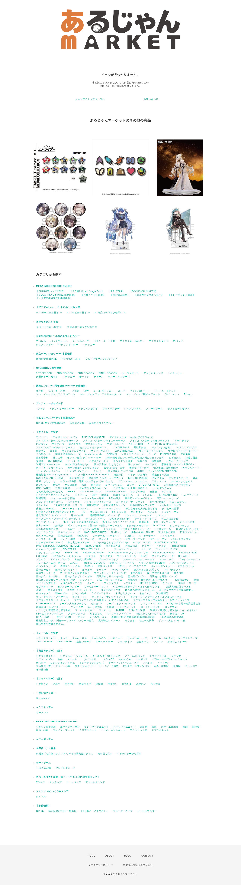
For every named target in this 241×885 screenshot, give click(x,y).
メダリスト (129, 583)
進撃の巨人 (114, 498)
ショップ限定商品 (46, 727)
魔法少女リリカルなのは (110, 576)
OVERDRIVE (55, 461)
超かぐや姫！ (78, 515)
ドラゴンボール (162, 529)
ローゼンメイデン (150, 607)
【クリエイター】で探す (49, 678)
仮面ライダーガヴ (139, 468)
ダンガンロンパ (98, 512)
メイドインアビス (46, 583)
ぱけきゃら (143, 641)
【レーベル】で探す (47, 633)
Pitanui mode (178, 546)
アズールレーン (115, 444)
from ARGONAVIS (94, 563)
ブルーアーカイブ (108, 559)
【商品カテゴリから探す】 (149, 294)
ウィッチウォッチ (100, 451)
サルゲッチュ (138, 491)
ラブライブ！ (79, 596)
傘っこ (64, 638)
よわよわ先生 (79, 593)
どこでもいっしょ (71, 359)
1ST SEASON (44, 373)
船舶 (185, 727)
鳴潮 (196, 580)
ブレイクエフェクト (64, 730)
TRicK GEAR (64, 641)
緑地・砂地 (42, 730)
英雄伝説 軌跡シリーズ (68, 454)
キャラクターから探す (129, 753)
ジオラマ (176, 656)
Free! (144, 556)
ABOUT (109, 855)
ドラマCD (108, 659)
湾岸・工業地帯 (169, 727)
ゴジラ (130, 484)
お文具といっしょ (99, 461)
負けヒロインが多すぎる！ (75, 573)
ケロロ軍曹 (71, 484)
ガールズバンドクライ (48, 471)
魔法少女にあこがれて (48, 576)
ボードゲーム (43, 762)
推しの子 (58, 457)
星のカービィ (43, 569)
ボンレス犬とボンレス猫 (172, 620)
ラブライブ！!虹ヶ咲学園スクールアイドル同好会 (101, 600)
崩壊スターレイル (70, 566)
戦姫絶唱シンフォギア (142, 505)
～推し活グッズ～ (46, 693)
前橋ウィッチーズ (46, 573)
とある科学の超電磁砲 (171, 617)
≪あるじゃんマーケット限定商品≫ (55, 417)
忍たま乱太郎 (65, 535)
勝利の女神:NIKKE (46, 359)
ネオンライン (124, 641)
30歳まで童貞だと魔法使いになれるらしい (173, 610)
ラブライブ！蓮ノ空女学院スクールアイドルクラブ (161, 600)
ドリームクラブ (44, 532)
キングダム (158, 478)
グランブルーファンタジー (132, 481)
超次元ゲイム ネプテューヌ (51, 515)
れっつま (155, 684)
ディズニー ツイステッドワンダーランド (58, 518)
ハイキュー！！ (168, 535)
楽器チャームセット (47, 376)
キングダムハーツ (178, 478)
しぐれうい (42, 684)
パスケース (100, 341)
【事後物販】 (43, 805)
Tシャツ (188, 394)
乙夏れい (141, 684)
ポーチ (122, 391)
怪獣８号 (142, 461)
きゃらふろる (98, 638)
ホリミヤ (101, 569)
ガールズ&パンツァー (77, 471)
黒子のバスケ (177, 613)
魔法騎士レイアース (109, 620)
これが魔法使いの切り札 (49, 491)
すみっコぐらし (178, 501)
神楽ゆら (112, 684)
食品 (60, 659)
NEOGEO (82, 535)
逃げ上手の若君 (166, 532)
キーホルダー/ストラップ (106, 656)
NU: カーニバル (45, 535)
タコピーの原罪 (170, 508)
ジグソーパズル (44, 659)
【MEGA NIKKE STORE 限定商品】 (56, 294)
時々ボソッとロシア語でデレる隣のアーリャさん (95, 525)
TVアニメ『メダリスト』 (95, 811)
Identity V (41, 444)
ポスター (41, 662)
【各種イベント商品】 (93, 294)
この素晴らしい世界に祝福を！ (130, 488)
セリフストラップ (188, 638)
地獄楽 (105, 495)
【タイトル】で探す (47, 432)
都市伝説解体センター (48, 529)
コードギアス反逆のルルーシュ (92, 488)
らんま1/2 (96, 603)
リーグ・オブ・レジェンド (121, 603)
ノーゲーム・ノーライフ (106, 535)
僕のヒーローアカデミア (132, 566)
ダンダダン (137, 512)
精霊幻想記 (93, 505)
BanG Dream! (93, 546)
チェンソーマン (170, 512)
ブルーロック (166, 559)
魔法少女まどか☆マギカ (78, 576)
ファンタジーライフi (167, 549)
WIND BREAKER (125, 451)
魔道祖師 (179, 573)
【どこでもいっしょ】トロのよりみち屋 (59, 307)
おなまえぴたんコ (46, 638)
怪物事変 (157, 461)
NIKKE (40, 811)
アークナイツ (181, 440)
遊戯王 (39, 590)
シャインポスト (146, 495)
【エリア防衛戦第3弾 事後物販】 (54, 298)
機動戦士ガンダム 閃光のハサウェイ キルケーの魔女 (65, 620)
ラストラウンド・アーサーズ (52, 596)
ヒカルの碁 (131, 546)
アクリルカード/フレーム (74, 656)
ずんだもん (42, 505)
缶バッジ (178, 341)
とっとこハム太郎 (89, 529)
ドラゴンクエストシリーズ (135, 529)
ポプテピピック (185, 566)
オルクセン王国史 (123, 461)
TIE (83, 512)
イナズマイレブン (187, 447)
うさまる (130, 620)
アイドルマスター (147, 811)
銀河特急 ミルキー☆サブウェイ (106, 478)
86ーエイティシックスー (50, 613)
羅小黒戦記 (162, 593)
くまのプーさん (98, 617)
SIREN (72, 491)
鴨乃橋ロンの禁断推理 (165, 468)
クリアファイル (44, 344)
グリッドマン (159, 481)
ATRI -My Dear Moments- (163, 444)
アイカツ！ (42, 437)
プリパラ (41, 559)
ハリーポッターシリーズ (49, 542)
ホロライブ (85, 684)
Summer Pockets (116, 491)
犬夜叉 (53, 451)
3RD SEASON (86, 373)
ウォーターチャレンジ (151, 451)
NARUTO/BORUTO (95, 532)
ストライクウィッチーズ (97, 501)
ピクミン (161, 546)
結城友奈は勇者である (178, 586)
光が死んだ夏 (113, 546)
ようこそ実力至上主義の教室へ (176, 590)
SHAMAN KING (168, 495)
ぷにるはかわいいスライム (66, 556)
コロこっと (117, 638)
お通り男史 (191, 457)
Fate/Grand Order (93, 552)
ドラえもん (110, 529)
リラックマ (77, 607)
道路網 (143, 727)
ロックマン (171, 607)
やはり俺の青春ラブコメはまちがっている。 (137, 586)
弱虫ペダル (61, 593)
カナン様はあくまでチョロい (83, 468)
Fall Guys (41, 556)
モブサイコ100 (44, 586)
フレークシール (154, 408)
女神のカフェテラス (71, 583)
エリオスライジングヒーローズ (138, 454)
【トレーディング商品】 (181, 294)
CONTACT (147, 855)
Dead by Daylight (120, 518)
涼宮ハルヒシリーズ (168, 498)
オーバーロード (76, 461)
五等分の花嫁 (62, 488)
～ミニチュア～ (44, 707)
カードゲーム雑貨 (109, 666)
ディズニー (162, 515)
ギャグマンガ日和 (138, 474)
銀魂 (195, 478)
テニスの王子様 (169, 518)
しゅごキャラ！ (190, 495)
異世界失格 (140, 447)
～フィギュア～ (44, 739)
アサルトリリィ (94, 444)
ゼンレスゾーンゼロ (170, 505)
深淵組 (99, 684)
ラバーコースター (58, 391)
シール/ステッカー (103, 391)
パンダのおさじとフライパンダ (111, 542)
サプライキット (160, 730)
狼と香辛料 (42, 457)
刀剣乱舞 (59, 525)
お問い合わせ (151, 99)
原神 (84, 484)
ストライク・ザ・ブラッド (130, 501)
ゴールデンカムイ (162, 488)
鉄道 (154, 727)
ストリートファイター (119, 613)
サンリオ (167, 491)
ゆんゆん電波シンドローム (140, 590)
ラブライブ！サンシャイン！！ (109, 596)
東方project (42, 525)
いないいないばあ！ (161, 447)
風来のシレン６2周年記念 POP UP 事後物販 (60, 385)
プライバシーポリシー (100, 865)
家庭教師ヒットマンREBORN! (178, 464)
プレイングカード (65, 768)
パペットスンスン (181, 539)
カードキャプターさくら (49, 468)
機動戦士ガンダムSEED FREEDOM (157, 471)
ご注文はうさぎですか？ (177, 484)
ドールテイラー (104, 641)
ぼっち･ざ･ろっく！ (66, 569)
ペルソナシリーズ (46, 566)
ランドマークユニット (96, 727)
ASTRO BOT (136, 444)
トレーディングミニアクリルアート (55, 394)
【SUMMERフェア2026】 (51, 291)
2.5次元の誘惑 (137, 610)
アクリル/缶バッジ (135, 656)
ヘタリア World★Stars (152, 563)
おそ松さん (175, 457)
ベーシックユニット (124, 727)
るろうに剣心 (95, 607)
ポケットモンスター (162, 566)
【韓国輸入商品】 (120, 294)
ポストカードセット (179, 408)
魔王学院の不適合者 (158, 573)
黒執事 (56, 484)
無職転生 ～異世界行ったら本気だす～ (149, 580)
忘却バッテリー (106, 566)
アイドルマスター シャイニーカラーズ (104, 440)
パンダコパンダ (141, 542)
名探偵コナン (182, 580)
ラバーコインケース (119, 376)
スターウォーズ (76, 613)
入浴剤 (75, 391)
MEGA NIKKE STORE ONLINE (54, 286)
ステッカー (89, 344)
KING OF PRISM (137, 478)
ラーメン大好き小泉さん (72, 603)
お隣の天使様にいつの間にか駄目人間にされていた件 (134, 457)
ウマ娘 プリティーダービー (183, 451)
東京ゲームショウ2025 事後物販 (55, 353)
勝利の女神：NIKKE (142, 532)
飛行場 (196, 727)
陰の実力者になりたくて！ (109, 464)
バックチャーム (59, 341)
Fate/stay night (188, 552)
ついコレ (158, 641)
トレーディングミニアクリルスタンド (100, 394)
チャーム (99, 376)
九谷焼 (39, 391)
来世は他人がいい (125, 593)
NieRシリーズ (119, 532)
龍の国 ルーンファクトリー (51, 607)
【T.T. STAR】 (116, 291)
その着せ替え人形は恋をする (141, 508)
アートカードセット (165, 391)
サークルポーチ (80, 341)
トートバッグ (73, 782)
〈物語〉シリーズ (186, 583)
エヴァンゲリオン (70, 727)
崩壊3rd (88, 566)
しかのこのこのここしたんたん (53, 495)
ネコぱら (129, 535)
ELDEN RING (168, 454)
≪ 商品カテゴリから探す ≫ (110, 312)
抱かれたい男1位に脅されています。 (56, 512)
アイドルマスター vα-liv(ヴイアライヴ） (132, 437)
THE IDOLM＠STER (93, 437)
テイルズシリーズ (95, 518)
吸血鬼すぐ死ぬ (160, 474)
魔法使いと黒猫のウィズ (163, 576)
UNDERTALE (121, 447)
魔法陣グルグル (136, 576)
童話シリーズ (84, 641)
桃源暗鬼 (144, 522)
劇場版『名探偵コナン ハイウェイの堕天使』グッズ (64, 753)
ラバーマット (172, 394)
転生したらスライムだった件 (119, 522)
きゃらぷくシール (177, 641)
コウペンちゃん (113, 484)
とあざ (56, 684)
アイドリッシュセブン (65, 437)
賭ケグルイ (134, 464)
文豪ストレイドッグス (122, 563)
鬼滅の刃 (119, 474)
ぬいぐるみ (125, 659)
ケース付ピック (130, 373)
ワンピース (105, 610)
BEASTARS (69, 549)
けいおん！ (42, 484)
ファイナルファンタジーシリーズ (132, 549)
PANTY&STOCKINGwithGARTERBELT (58, 546)
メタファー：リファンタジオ (103, 583)
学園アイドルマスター (48, 464)
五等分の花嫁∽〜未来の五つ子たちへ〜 (59, 336)
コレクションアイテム (62, 662)
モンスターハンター (68, 586)
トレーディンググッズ (91, 662)
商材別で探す (105, 753)
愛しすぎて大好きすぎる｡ (50, 624)
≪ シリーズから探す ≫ (49, 312)
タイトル (41, 796)
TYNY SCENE (44, 641)
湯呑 (86, 391)
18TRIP (120, 610)
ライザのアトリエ (101, 593)
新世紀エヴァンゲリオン (138, 498)
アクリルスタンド (159, 341)
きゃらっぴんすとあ (47, 321)
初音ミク (104, 539)
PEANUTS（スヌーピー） (95, 549)
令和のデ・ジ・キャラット (121, 607)
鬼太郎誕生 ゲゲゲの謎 (120, 471)
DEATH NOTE (44, 617)
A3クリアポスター (68, 344)
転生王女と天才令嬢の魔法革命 (81, 522)
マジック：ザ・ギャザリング (110, 573)
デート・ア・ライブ (146, 518)
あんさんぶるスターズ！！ (94, 447)
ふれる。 (75, 563)
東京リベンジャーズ (164, 522)
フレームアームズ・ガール (51, 563)
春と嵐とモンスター (79, 542)
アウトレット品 (138, 730)
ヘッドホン (163, 662)
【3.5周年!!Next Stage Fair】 (87, 291)
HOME (91, 855)
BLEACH (183, 556)
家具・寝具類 (161, 666)
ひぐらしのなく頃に (47, 549)
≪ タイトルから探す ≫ (49, 327)
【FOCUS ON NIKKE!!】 (143, 291)
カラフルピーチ (191, 468)
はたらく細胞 (68, 539)
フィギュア (142, 659)
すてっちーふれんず (162, 638)
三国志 (153, 491)
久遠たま (127, 684)
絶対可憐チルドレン (115, 505)
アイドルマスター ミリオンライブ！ (150, 440)
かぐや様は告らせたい (77, 464)
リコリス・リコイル (151, 603)
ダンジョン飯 (118, 512)
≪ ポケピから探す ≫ (78, 312)
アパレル (41, 341)
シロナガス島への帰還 (91, 498)
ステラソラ (74, 501)
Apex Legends (93, 454)
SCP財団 (112, 454)
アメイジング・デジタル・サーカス (55, 447)
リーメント (42, 712)
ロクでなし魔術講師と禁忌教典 (53, 610)
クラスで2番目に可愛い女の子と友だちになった (86, 481)
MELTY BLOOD (149, 583)
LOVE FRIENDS (45, 603)
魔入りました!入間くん (146, 569)
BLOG (127, 855)
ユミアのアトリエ (111, 590)
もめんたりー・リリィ (96, 586)
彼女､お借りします (114, 468)
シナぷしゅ (81, 495)
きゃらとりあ (79, 638)
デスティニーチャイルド (49, 403)
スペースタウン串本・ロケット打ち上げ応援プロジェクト (68, 777)
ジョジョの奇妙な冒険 (62, 498)
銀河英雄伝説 (76, 478)
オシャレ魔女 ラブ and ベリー (84, 457)
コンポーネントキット (113, 730)
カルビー (98, 471)
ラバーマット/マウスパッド (123, 662)
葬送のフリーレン (46, 508)
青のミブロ (75, 444)
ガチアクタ (151, 464)
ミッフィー (86, 580)
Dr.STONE (159, 525)
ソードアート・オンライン (75, 508)
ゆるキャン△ (43, 593)
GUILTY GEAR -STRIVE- (50, 478)
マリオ (81, 617)
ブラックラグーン (127, 556)
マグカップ (56, 782)
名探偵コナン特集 (46, 748)
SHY (94, 495)
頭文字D (40, 451)
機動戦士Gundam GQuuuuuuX (53, 474)
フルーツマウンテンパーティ (101, 359)
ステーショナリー (85, 666)
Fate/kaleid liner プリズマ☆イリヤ (128, 552)
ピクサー (147, 546)
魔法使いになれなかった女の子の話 (55, 580)
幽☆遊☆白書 (55, 590)
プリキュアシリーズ (163, 556)
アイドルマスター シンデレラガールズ (57, 440)
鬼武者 (39, 461)
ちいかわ (152, 512)
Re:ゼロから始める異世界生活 (184, 603)
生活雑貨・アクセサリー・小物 (53, 666)
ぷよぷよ (91, 556)
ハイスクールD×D (46, 539)
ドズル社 (70, 529)
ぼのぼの (87, 569)
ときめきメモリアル (138, 525)
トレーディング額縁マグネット (143, 394)
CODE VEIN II (65, 617)
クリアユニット (88, 730)
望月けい (70, 684)
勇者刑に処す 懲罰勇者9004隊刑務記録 (133, 617)
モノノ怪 (167, 583)
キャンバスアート (140, 391)
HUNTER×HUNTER (166, 542)
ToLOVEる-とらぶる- (188, 529)
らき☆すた (146, 593)
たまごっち (96, 613)
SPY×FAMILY (157, 501)
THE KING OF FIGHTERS (150, 613)
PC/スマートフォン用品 (136, 666)
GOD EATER (43, 488)
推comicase (43, 698)
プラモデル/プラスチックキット (169, 659)
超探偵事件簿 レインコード (105, 515)
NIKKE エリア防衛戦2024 (50, 423)
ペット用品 (191, 666)
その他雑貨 (42, 669)
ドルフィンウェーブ (69, 532)
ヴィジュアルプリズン (74, 451)
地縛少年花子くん (123, 495)
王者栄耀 (185, 454)
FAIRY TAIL (72, 552)
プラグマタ (106, 556)
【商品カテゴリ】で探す (49, 650)
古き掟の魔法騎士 (84, 559)
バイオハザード (147, 535)
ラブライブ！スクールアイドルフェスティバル (156, 596)
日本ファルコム (188, 532)
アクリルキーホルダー (132, 341)
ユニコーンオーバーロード (82, 590)
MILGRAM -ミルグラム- (110, 580)
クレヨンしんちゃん (182, 481)
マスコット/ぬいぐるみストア (52, 791)
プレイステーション (189, 559)
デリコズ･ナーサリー (47, 522)
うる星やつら (43, 454)
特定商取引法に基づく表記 (138, 865)
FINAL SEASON (108, 373)
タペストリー (175, 373)
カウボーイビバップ (177, 461)
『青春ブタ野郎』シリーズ (67, 505)
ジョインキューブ (137, 638)
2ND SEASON (65, 373)
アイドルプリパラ (60, 559)
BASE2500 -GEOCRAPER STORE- (57, 721)
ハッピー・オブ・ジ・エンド (129, 539)
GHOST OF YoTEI (149, 484)
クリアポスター (111, 408)
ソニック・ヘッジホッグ (107, 508)
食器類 (177, 666)
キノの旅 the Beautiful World (92, 474)
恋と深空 (96, 484)
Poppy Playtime (120, 569)
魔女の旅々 (136, 573)
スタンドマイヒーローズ (49, 501)
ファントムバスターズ (48, 552)
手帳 (113, 341)
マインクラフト (172, 569)
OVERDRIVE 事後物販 (49, 368)
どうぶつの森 (187, 522)
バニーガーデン (158, 539)
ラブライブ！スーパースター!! (52, 600)
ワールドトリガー (85, 610)
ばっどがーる (87, 539)
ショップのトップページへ (90, 99)
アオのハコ (58, 444)
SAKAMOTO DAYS (91, 491)
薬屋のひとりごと (46, 481)
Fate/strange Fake (164, 552)
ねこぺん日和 (146, 620)
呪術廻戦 (41, 498)
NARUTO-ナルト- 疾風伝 (62, 811)
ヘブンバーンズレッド (181, 563)
